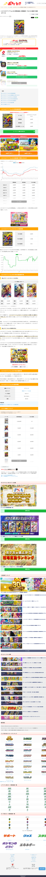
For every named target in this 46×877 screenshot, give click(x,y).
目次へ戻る (42, 868)
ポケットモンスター (4, 728)
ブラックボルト (9, 758)
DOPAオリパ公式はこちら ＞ (22, 58)
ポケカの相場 (12, 854)
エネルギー (27, 849)
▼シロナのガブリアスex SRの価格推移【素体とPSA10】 (10, 95)
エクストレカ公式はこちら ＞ (22, 67)
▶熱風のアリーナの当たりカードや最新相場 (9, 404)
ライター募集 (12, 860)
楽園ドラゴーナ (27, 769)
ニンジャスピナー (9, 747)
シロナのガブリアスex (6, 437)
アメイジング (9, 805)
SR (28, 388)
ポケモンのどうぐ (9, 849)
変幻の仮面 (27, 774)
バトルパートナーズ (28, 763)
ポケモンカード (17, 728)
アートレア (27, 792)
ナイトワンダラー (9, 774)
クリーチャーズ (25, 728)
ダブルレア (27, 800)
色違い (27, 797)
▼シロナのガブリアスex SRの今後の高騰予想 (8, 100)
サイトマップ (12, 857)
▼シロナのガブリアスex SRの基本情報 (7, 102)
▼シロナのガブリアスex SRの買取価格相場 (8, 93)
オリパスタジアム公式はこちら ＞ (22, 76)
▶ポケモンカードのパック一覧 (7, 781)
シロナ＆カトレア (31, 298)
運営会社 (12, 856)
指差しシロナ (6, 298)
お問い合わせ (34, 858)
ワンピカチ (33, 860)
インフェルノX (10, 752)
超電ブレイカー (9, 769)
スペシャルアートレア (9, 789)
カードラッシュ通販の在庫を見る (19, 131)
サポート (9, 840)
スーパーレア (9, 792)
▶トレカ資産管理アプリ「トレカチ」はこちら (9, 476)
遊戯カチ (12, 861)
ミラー (27, 808)
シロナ (19, 298)
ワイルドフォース (9, 780)
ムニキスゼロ (27, 747)
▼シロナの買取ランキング (5, 104)
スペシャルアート (27, 789)
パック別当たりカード (33, 854)
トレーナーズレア (27, 805)
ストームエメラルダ (27, 741)
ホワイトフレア (27, 758)
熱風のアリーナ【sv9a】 (26, 391)
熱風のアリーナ (9, 763)
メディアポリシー (12, 858)
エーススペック (9, 808)
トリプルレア (9, 800)
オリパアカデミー (33, 861)
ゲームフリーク (30, 728)
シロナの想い (6, 423)
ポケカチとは (34, 856)
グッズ (27, 840)
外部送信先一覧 (33, 857)
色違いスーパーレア (9, 797)
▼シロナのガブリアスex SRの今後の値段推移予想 (9, 98)
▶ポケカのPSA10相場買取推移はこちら (8, 475)
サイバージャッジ (27, 780)
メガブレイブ (27, 752)
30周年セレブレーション (9, 741)
